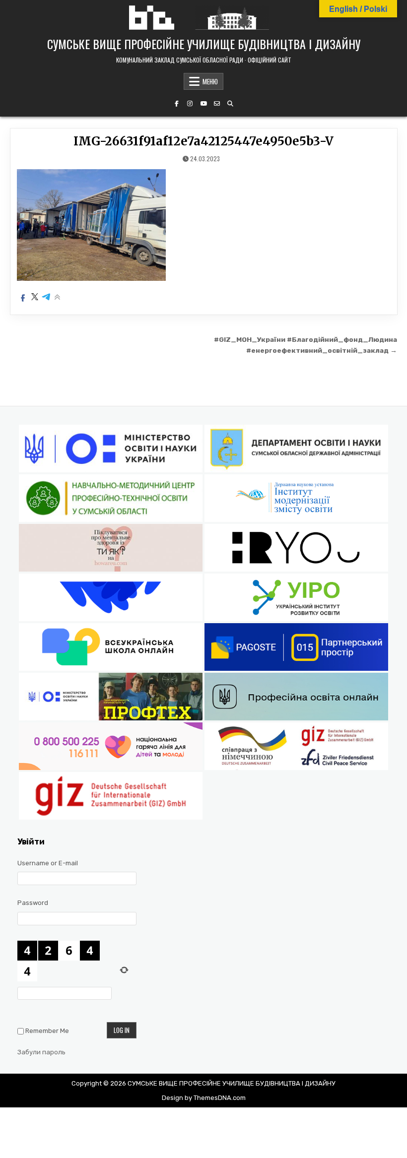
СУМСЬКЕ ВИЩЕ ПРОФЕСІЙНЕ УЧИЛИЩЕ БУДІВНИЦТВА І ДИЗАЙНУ (203, 44)
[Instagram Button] (190, 103)
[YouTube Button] (203, 103)
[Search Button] (230, 103)
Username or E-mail (47, 863)
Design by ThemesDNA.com (204, 1097)
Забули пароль (41, 1052)
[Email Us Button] (216, 103)
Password (32, 902)
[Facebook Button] (176, 103)
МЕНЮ (210, 81)
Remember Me (47, 1030)
